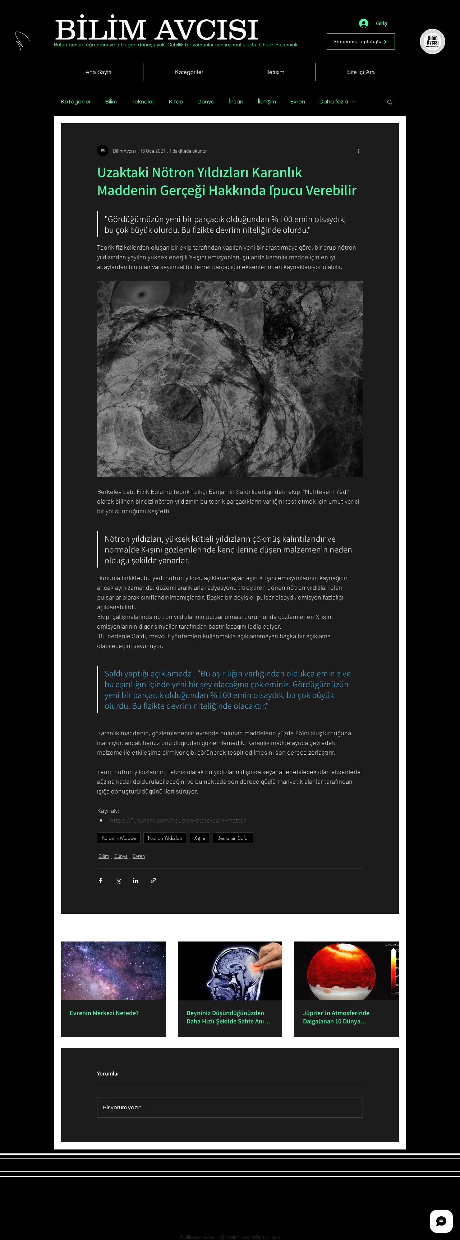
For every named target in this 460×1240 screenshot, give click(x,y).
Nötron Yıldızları (165, 837)
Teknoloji (143, 102)
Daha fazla (333, 102)
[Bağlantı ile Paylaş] (153, 880)
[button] (389, 102)
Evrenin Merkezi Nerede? (104, 1013)
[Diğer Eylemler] (358, 150)
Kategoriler (76, 102)
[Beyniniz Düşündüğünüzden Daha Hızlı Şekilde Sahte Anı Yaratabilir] (230, 970)
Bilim (111, 102)
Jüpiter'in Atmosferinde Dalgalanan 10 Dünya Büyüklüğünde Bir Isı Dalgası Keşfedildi (342, 1017)
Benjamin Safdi (233, 837)
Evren (297, 102)
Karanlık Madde (119, 837)
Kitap (176, 102)
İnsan (236, 102)
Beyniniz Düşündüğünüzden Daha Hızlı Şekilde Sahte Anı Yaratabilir (225, 1017)
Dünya (206, 102)
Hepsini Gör (386, 928)
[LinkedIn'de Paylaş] (135, 880)
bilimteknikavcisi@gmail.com (250, 1237)
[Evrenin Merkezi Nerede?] (113, 970)
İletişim (267, 102)
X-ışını (199, 837)
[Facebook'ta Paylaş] (100, 880)
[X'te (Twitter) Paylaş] (118, 880)
